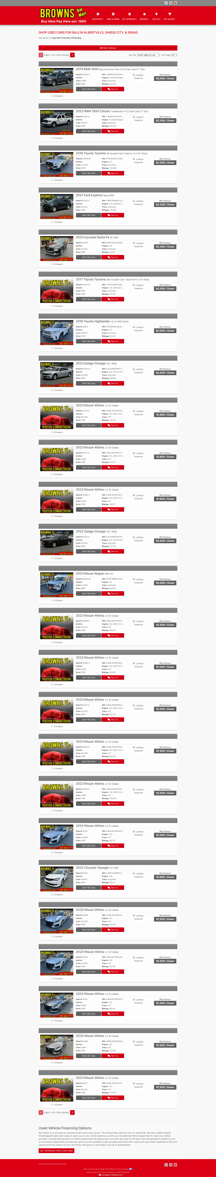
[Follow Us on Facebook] (166, 3)
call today (100, 1145)
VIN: (103, 74)
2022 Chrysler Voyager (97, 867)
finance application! (159, 1142)
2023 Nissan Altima (97, 405)
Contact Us (53, 1164)
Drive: (78, 84)
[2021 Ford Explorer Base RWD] (57, 206)
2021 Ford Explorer (95, 195)
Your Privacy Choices (121, 1169)
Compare (58, 96)
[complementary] (208, 1169)
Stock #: (79, 74)
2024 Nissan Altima (97, 825)
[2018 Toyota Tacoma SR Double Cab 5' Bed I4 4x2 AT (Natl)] (57, 164)
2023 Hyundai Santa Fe (97, 237)
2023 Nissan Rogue (94, 573)
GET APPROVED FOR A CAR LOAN (56, 1150)
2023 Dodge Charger (96, 363)
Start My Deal (88, 89)
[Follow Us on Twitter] (170, 3)
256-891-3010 (125, 1172)
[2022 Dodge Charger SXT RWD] (57, 542)
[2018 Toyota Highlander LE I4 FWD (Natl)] (57, 332)
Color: (78, 81)
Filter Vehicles (109, 48)
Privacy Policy (62, 1164)
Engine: (105, 78)
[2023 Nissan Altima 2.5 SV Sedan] (57, 416)
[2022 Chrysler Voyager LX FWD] (57, 879)
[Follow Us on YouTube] (175, 3)
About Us (46, 1164)
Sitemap (111, 1169)
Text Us (114, 89)
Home (40, 1164)
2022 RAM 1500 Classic (112, 111)
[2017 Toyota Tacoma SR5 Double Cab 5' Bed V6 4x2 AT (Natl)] (57, 290)
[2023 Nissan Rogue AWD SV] (57, 584)
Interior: (79, 78)
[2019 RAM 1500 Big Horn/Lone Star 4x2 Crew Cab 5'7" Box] (57, 80)
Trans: (104, 81)
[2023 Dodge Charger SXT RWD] (57, 374)
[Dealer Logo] (64, 15)
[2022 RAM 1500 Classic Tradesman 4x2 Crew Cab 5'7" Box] (57, 122)
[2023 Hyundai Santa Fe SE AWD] (57, 248)
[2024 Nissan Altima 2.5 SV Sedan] (57, 837)
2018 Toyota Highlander (102, 321)
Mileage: (105, 84)
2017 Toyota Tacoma (112, 279)
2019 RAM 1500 (110, 69)
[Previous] (41, 55)
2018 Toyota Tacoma (111, 153)
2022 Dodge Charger (96, 531)
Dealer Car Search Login (90, 1169)
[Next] (72, 55)
